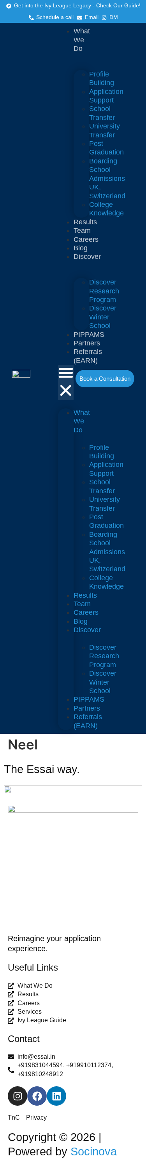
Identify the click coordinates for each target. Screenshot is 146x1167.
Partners (87, 343)
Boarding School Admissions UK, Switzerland (107, 178)
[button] (66, 382)
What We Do (82, 39)
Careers (86, 239)
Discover (87, 256)
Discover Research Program (104, 290)
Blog (81, 248)
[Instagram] (17, 1096)
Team (82, 230)
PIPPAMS (89, 334)
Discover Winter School (102, 316)
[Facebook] (37, 1096)
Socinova (93, 1151)
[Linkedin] (56, 1096)
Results (85, 222)
